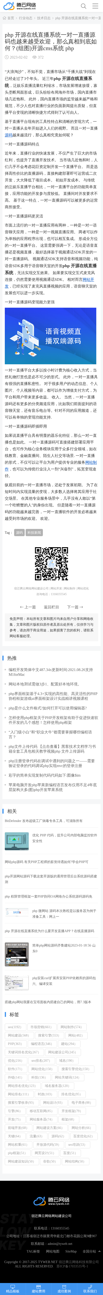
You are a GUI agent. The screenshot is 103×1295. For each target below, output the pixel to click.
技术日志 (44, 18)
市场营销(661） (41, 1027)
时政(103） (46, 1094)
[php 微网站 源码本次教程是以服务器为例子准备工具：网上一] (17, 912)
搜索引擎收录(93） (22, 1102)
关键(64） (15, 1136)
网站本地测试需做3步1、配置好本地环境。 (45, 684)
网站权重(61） (18, 1144)
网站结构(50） (75, 1161)
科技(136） (39, 1077)
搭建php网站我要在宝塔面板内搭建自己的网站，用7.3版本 (48, 1002)
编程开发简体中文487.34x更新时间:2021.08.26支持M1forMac (51, 672)
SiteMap (71, 1251)
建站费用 (38, 1291)
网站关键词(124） (68, 1077)
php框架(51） (18, 1153)
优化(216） (16, 1060)
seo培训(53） (77, 1144)
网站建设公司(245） (63, 1052)
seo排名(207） (41, 1060)
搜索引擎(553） (49, 1035)
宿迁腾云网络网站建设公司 (27, 6)
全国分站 (89, 1251)
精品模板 (12, 1291)
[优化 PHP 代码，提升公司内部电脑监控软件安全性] (17, 841)
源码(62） (59, 1136)
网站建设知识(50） (22, 1161)
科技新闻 (34, 532)
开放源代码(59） (48, 1144)
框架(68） (69, 1119)
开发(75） (15, 1119)
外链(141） (16, 1077)
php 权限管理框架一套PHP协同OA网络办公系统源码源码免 (48, 896)
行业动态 (25, 18)
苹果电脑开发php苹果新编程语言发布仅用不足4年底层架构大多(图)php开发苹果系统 (53, 787)
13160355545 (60, 1228)
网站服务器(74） (42, 1119)
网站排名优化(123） (23, 1085)
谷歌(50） (50, 1161)
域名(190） (67, 1060)
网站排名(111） (19, 1094)
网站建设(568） (19, 1035)
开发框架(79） (72, 1111)
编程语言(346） (42, 1043)
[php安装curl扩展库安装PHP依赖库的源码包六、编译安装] (17, 982)
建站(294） (69, 1043)
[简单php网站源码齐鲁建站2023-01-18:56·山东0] (17, 954)
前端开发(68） (18, 1127)
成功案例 (64, 1291)
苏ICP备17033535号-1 (72, 1266)
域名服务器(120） (58, 1085)
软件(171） (16, 1069)
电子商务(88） (82, 1102)
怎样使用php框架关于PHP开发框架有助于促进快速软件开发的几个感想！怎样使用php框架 (53, 720)
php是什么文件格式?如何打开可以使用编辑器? (48, 708)
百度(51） (70, 1153)
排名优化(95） (72, 1094)
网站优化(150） (42, 1069)
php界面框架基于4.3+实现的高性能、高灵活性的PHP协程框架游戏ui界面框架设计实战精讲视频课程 (53, 696)
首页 (10, 18)
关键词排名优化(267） (24, 1052)
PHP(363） (16, 1043)
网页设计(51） (45, 1153)
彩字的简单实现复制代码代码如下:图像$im (44, 775)
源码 (8, 135)
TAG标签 (33, 1251)
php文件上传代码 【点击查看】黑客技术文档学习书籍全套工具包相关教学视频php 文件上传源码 (52, 748)
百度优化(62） (84, 1136)
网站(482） (76, 1035)
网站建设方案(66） (50, 1127)
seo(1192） (15, 1027)
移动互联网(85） (42, 1111)
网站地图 (52, 1251)
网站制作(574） (72, 1027)
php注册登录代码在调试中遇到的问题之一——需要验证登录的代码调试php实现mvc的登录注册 (52, 763)
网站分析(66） (82, 1127)
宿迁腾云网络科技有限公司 (79, 1262)
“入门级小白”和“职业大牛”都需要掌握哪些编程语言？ (50, 734)
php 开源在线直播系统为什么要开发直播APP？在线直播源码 (49, 931)
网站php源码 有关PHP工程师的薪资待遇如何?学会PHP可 (46, 861)
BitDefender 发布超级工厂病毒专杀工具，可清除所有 (44, 820)
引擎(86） (15, 1111)
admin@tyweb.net (60, 1243)
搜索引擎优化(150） (76, 1069)
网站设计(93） (53, 1102)
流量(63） (37, 1136)
